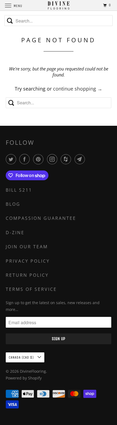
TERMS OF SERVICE (31, 289)
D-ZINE (15, 233)
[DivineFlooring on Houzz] (67, 159)
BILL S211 (19, 190)
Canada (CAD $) (22, 357)
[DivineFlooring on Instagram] (53, 159)
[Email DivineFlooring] (81, 159)
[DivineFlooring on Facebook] (25, 159)
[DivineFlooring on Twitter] (12, 159)
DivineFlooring (33, 371)
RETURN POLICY (27, 275)
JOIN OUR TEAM (27, 247)
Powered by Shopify (24, 378)
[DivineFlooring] (58, 5)
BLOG (13, 204)
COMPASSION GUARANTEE (41, 218)
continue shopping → (77, 88)
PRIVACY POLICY (28, 261)
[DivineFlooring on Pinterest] (39, 159)
